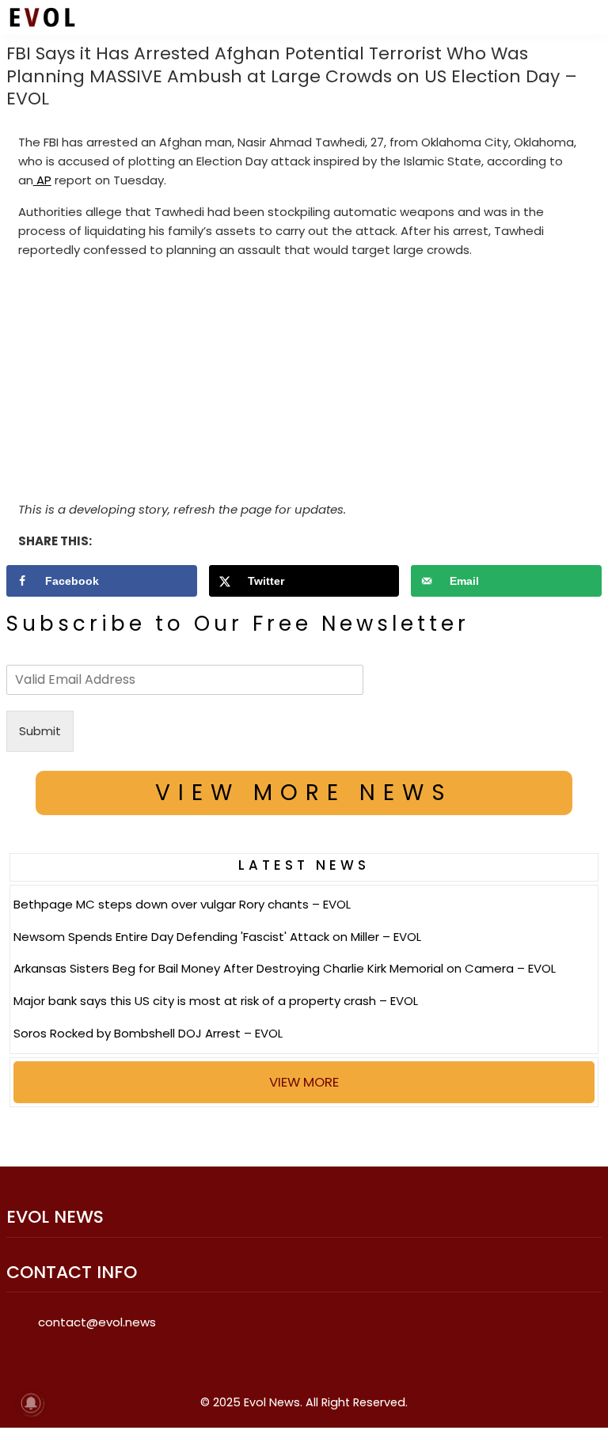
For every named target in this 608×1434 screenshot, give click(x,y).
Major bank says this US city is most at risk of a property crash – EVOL (215, 1000)
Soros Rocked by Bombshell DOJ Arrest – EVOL (148, 1033)
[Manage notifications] (31, 1403)
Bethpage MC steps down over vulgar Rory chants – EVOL (182, 904)
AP (42, 180)
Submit (40, 731)
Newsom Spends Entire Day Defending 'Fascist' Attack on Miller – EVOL (217, 936)
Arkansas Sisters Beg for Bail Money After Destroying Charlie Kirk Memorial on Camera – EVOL (284, 968)
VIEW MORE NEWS (304, 792)
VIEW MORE (304, 1081)
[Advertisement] (304, 383)
